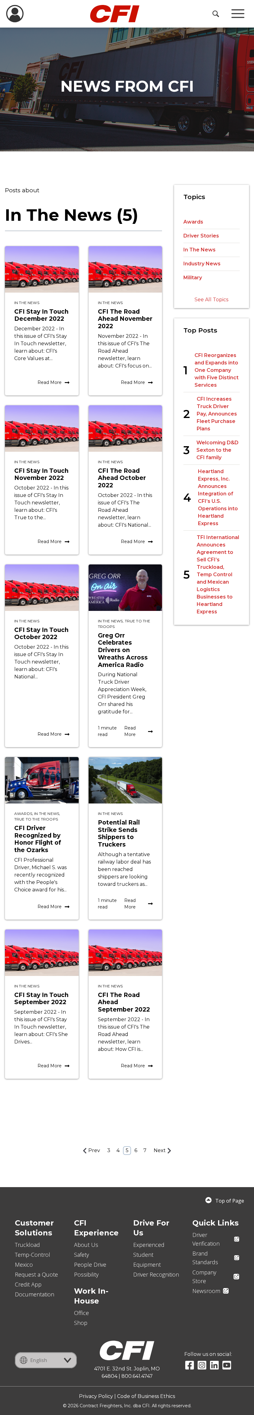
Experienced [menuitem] (148, 1244)
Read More (49, 382)
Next (160, 1150)
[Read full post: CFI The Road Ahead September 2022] (125, 953)
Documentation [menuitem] (34, 1294)
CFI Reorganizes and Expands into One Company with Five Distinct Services (217, 370)
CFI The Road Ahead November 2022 (125, 319)
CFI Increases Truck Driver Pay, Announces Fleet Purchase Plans (217, 414)
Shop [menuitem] (80, 1322)
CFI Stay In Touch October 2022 (41, 633)
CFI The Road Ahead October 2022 (122, 478)
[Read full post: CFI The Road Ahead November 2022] (125, 269)
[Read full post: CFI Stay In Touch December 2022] (42, 269)
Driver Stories (201, 236)
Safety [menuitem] (81, 1254)
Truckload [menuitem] (27, 1244)
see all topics (211, 300)
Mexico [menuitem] (24, 1264)
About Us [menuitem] (86, 1244)
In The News (26, 302)
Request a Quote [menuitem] (36, 1274)
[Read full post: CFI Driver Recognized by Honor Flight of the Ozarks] (42, 780)
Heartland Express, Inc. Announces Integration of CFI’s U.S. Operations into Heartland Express (218, 497)
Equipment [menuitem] (147, 1264)
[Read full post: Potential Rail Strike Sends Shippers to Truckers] (125, 780)
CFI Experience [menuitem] (96, 1227)
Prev (94, 1150)
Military (192, 278)
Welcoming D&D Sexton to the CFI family (217, 450)
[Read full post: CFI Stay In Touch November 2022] (42, 428)
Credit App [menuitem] (28, 1284)
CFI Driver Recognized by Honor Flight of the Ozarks (37, 839)
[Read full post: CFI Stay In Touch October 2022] (42, 587)
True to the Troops (36, 819)
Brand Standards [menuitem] (205, 1258)
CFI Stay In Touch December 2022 (41, 315)
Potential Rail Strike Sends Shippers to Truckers (119, 833)
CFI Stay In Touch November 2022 (41, 474)
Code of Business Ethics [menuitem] (146, 1396)
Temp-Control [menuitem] (32, 1254)
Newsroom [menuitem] (206, 1291)
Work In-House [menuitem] (91, 1296)
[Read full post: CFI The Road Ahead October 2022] (125, 428)
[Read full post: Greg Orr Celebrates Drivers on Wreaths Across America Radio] (125, 587)
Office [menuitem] (81, 1313)
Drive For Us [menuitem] (151, 1227)
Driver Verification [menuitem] (206, 1239)
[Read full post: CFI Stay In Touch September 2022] (42, 953)
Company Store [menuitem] (204, 1277)
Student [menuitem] (143, 1254)
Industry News (202, 264)
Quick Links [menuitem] (215, 1222)
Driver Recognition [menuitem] (156, 1274)
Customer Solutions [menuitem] (34, 1227)
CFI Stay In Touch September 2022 (41, 998)
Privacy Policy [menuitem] (96, 1396)
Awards (23, 813)
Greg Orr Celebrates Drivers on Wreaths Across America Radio (123, 650)
